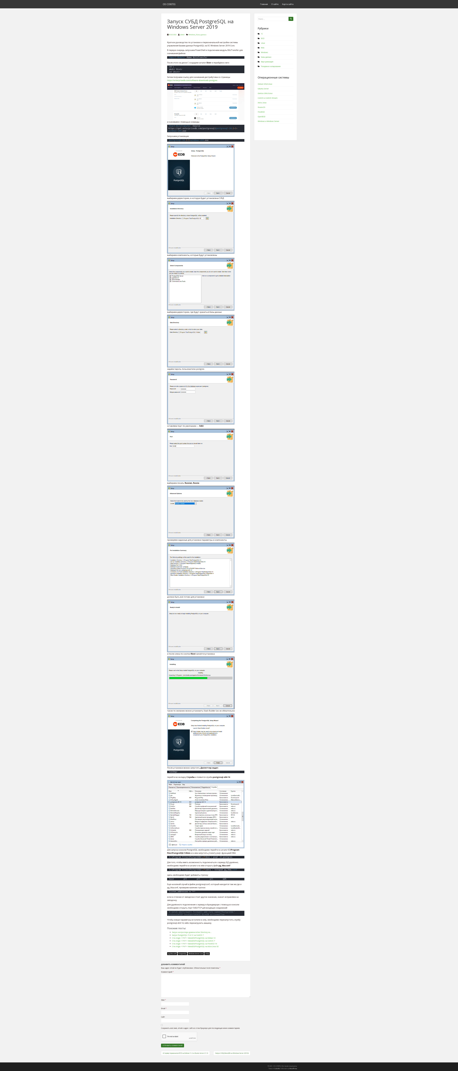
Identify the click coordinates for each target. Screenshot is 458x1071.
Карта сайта (287, 4)
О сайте (274, 4)
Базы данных (201, 35)
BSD (262, 38)
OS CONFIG (169, 4)
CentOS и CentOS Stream (267, 98)
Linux (263, 43)
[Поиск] (291, 19)
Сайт (163, 1017)
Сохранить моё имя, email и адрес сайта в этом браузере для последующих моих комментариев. (200, 1028)
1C (262, 34)
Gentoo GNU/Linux (265, 93)
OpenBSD (261, 116)
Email (164, 1008)
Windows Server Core (195, 954)
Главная (264, 4)
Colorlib (277, 1069)
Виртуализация (267, 62)
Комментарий (167, 972)
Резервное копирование (271, 66)
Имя (163, 1000)
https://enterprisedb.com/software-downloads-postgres (192, 80)
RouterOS (261, 107)
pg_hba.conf (172, 954)
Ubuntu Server (263, 88)
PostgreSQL (182, 954)
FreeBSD (261, 112)
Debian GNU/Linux (265, 84)
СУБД (207, 954)
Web (262, 48)
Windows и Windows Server (268, 121)
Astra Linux (262, 102)
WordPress (293, 1069)
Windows (192, 35)
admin (182, 35)
